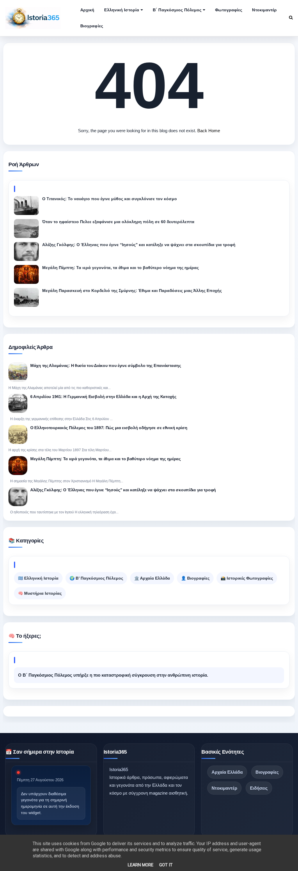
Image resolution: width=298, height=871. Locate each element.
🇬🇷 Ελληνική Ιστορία (38, 578)
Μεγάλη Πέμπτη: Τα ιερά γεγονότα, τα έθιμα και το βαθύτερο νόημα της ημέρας (105, 458)
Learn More (140, 865)
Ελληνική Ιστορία (121, 10)
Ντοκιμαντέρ (264, 10)
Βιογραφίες (91, 26)
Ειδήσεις (259, 788)
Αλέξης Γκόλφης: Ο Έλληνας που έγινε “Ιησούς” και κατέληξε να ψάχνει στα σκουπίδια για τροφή (123, 490)
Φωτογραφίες (228, 10)
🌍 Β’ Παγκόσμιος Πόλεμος (96, 578)
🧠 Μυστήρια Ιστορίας (40, 593)
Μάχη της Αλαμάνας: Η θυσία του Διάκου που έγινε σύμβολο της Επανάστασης (105, 365)
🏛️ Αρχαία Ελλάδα (152, 578)
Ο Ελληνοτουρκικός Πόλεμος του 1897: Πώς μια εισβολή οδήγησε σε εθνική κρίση (108, 427)
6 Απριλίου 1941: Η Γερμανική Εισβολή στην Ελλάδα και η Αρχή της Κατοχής (103, 396)
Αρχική (87, 10)
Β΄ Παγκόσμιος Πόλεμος (177, 10)
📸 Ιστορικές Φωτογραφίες (247, 578)
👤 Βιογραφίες (195, 578)
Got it (166, 865)
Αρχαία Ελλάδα (227, 772)
